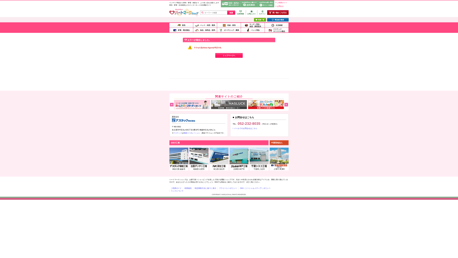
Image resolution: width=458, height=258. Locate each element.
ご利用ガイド (282, 3)
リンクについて (177, 191)
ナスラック (178, 133)
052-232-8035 (249, 124)
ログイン (262, 14)
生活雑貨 (279, 25)
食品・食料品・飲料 (207, 30)
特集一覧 (261, 20)
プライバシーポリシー (228, 188)
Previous (172, 104)
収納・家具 (231, 25)
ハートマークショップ (184, 12)
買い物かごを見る (279, 13)
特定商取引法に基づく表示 (205, 188)
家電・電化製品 (184, 30)
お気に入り (251, 14)
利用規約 (188, 188)
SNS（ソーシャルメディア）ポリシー (255, 188)
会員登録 (240, 14)
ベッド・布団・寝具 (207, 25)
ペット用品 (255, 30)
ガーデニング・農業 (231, 30)
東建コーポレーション (192, 133)
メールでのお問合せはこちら (245, 128)
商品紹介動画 (279, 20)
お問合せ (280, 6)
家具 (183, 25)
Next (286, 104)
